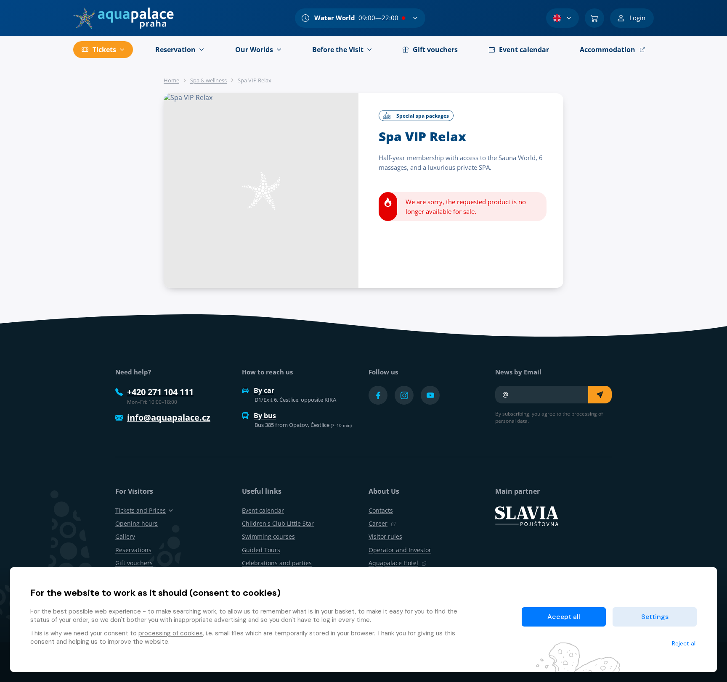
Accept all (563, 616)
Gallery (125, 536)
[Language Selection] (562, 18)
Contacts (381, 510)
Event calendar (263, 510)
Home (171, 80)
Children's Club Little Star (278, 523)
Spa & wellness (208, 80)
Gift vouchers (134, 563)
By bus (265, 415)
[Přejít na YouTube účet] (430, 395)
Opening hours (136, 523)
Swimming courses (268, 536)
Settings (655, 616)
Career (378, 523)
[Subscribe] (600, 394)
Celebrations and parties (277, 563)
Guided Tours (261, 550)
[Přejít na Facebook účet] (378, 395)
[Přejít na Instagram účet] (404, 395)
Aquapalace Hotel (393, 563)
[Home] (123, 18)
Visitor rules (385, 536)
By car (264, 390)
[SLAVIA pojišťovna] (526, 515)
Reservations (133, 550)
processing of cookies (170, 633)
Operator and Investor (400, 550)
